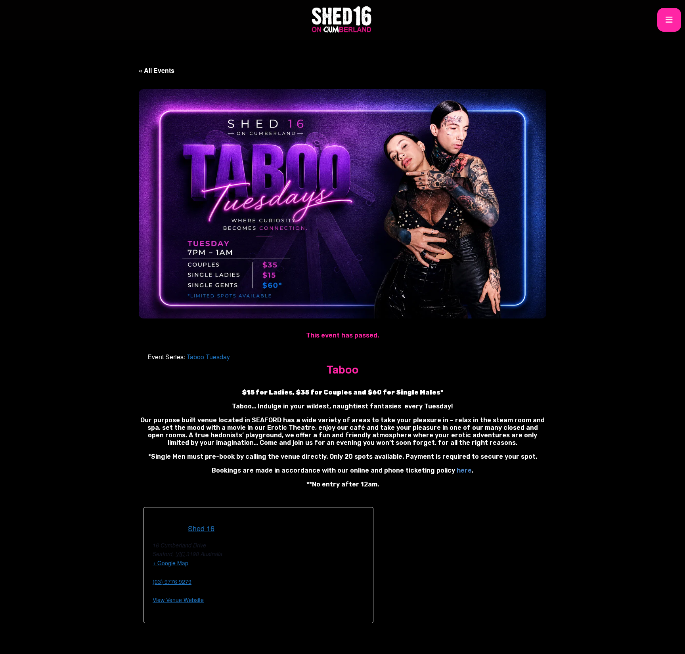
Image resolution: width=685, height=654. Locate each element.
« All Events (156, 70)
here (464, 470)
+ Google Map (170, 563)
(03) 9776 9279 (172, 581)
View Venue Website (178, 600)
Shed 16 (201, 528)
